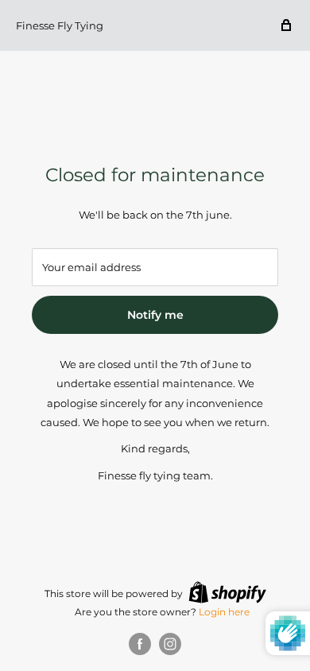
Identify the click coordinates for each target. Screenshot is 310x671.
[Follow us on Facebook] (140, 644)
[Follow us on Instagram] (170, 644)
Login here (224, 612)
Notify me (155, 315)
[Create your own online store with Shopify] (227, 592)
